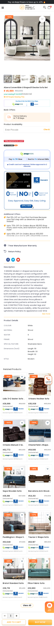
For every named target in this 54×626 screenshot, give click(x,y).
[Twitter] (13, 260)
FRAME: (7, 339)
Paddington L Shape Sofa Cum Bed (19, 537)
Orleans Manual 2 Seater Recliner (19, 445)
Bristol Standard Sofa (13, 583)
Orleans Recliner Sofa (38, 398)
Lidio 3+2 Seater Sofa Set (15, 398)
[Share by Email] (18, 260)
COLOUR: (8, 325)
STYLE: (6, 359)
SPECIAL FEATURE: (11, 344)
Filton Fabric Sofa (36, 583)
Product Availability (13, 124)
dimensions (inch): (12, 348)
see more (46, 314)
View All (27, 605)
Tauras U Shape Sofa (38, 537)
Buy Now (40, 622)
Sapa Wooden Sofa (12, 491)
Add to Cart (14, 622)
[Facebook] (8, 260)
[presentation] (7, 35)
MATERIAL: (8, 330)
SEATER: (7, 334)
